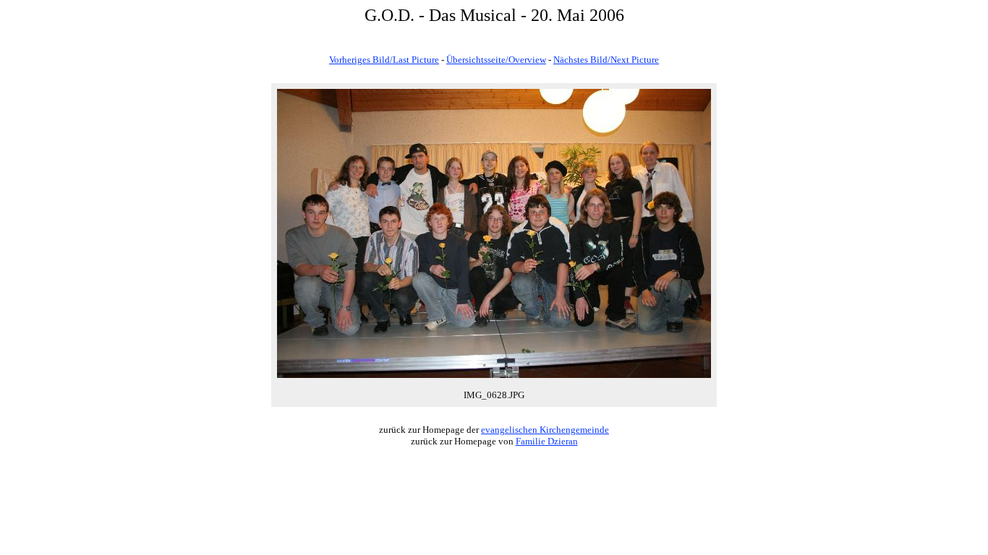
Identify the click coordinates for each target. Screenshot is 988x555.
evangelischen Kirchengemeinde (545, 429)
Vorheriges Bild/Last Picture (384, 59)
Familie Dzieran (547, 441)
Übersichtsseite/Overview (496, 59)
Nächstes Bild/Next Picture (606, 59)
